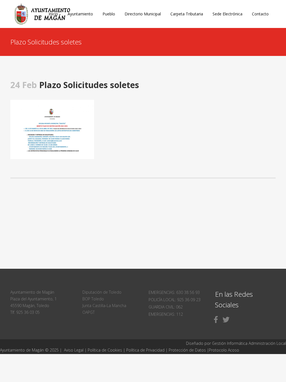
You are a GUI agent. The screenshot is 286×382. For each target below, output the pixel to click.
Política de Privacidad (146, 350)
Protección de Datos (187, 350)
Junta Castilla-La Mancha (104, 305)
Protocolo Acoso (224, 350)
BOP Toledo (93, 298)
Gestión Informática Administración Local (249, 343)
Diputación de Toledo (101, 292)
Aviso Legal (74, 350)
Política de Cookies (105, 350)
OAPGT (88, 312)
